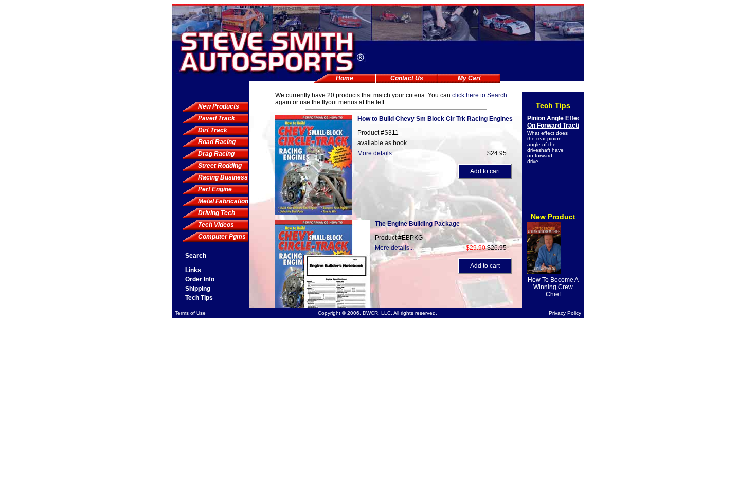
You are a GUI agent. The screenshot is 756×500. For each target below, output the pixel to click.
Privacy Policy (565, 313)
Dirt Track (212, 130)
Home (344, 78)
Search (195, 255)
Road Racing (217, 142)
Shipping (197, 288)
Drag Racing (216, 153)
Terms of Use (190, 313)
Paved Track (216, 118)
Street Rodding (220, 165)
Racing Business (223, 177)
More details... (377, 153)
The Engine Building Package (417, 223)
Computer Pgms (222, 236)
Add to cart (485, 171)
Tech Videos (216, 224)
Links (193, 270)
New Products (218, 106)
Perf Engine (215, 189)
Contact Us (406, 78)
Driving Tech (216, 213)
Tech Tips (199, 297)
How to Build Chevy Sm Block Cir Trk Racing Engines (435, 118)
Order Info (199, 279)
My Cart (469, 78)
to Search (479, 95)
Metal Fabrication (223, 201)
